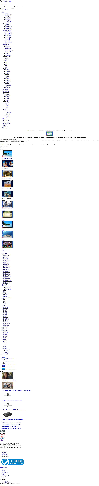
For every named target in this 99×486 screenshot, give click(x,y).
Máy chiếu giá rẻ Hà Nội (6, 89)
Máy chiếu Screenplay (7, 77)
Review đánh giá (5, 126)
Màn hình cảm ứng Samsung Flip (7, 281)
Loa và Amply (6, 53)
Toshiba (7, 105)
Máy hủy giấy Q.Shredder (8, 21)
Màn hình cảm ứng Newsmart (8, 40)
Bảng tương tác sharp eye (6, 267)
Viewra (6, 67)
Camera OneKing (7, 59)
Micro (4, 291)
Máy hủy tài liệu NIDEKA (8, 20)
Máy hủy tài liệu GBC (7, 18)
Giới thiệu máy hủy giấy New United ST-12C (10, 426)
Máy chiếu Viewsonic (7, 84)
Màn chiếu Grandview (6, 335)
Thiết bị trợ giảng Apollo (8, 49)
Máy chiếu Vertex (7, 70)
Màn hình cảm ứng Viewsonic (7, 276)
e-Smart (6, 62)
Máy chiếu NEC (7, 76)
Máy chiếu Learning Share (8, 85)
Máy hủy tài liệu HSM (6, 256)
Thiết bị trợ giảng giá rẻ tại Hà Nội (9, 50)
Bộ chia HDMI (8, 116)
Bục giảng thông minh (6, 43)
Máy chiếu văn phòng (4, 327)
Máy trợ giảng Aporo (7, 45)
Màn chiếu (4, 93)
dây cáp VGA (8, 114)
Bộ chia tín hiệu (7, 115)
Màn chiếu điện (29, 130)
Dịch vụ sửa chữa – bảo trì (6, 122)
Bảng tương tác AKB (7, 24)
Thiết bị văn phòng (5, 101)
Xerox (7, 108)
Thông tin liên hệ (4, 452)
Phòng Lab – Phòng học (6, 119)
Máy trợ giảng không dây (8, 51)
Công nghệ (4, 125)
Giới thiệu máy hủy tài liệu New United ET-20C (11, 422)
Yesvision (6, 64)
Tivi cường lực (5, 60)
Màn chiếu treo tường (7, 95)
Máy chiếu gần (7, 75)
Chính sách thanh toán (4, 453)
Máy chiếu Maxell (7, 82)
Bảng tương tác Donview (8, 25)
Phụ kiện (4, 109)
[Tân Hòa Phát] (3, 4)
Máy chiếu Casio (5, 324)
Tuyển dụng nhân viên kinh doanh (6, 482)
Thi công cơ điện (4, 476)
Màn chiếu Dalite (7, 96)
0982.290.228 (10, 1)
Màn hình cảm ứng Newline (8, 38)
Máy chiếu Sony (7, 86)
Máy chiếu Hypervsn (7, 80)
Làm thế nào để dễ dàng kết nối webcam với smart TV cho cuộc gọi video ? (16, 390)
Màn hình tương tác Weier (6, 272)
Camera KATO (7, 57)
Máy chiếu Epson (7, 69)
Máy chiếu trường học (6, 91)
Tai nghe (4, 292)
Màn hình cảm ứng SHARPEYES (9, 33)
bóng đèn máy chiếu (8, 112)
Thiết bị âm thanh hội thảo (8, 55)
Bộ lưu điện (4, 339)
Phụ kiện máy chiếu (7, 111)
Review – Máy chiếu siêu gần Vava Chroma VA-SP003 (12, 419)
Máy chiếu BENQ (5, 317)
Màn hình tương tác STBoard (8, 32)
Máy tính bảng (7, 102)
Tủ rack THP (6, 110)
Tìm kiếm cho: (2, 8)
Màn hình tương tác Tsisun (8, 41)
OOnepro (6, 61)
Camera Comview (7, 58)
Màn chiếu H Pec (7, 97)
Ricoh (5, 343)
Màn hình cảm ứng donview (6, 274)
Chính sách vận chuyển (5, 455)
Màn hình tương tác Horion (6, 275)
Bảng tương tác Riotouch (8, 27)
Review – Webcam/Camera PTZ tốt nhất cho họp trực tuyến (14, 409)
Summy (4, 301)
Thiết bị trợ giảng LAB (8, 48)
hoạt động (3, 474)
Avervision (6, 66)
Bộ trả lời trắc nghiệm (6, 44)
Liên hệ (3, 127)
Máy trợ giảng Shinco (7, 46)
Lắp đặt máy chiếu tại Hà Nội (7, 123)
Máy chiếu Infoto (7, 83)
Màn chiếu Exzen (5, 332)
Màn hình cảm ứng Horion (8, 35)
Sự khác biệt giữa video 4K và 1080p (9, 380)
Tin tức (3, 477)
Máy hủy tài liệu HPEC (8, 19)
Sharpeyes (6, 65)
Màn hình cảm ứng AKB (8, 31)
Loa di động (6, 52)
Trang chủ (3, 11)
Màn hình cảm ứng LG (8, 39)
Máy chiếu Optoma (5, 308)
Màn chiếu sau (7, 100)
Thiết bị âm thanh (4, 285)
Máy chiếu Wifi (7, 74)
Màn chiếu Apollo (7, 98)
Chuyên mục (3, 470)
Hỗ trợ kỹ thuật (5, 124)
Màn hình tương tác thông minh (7, 30)
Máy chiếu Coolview (7, 79)
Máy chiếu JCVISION (6, 319)
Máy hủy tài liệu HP (7, 22)
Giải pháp (3, 118)
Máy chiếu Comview (7, 71)
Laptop (4, 341)
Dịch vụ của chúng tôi (3, 467)
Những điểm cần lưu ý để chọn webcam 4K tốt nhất (12, 400)
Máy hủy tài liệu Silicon (8, 17)
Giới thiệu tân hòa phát (4, 451)
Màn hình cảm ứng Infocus (8, 37)
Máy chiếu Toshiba (7, 88)
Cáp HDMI (7, 113)
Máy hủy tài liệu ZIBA (6, 263)
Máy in (6, 103)
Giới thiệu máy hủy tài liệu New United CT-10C (11, 428)
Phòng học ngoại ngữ (6, 13)
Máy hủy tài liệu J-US (7, 15)
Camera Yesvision (5, 294)
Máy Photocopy (7, 104)
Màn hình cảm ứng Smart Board (9, 34)
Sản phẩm (3, 12)
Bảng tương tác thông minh (6, 23)
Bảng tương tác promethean (8, 29)
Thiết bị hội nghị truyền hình (6, 56)
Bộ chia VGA (8, 117)
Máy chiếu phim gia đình (5, 330)
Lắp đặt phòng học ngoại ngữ (5, 475)
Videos (3, 469)
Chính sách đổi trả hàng (5, 454)
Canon (7, 107)
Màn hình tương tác (5, 348)
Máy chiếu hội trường (4, 328)
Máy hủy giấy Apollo (6, 258)
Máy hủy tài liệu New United (8, 14)
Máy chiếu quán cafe (6, 92)
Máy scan (4, 346)
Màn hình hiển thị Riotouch (8, 42)
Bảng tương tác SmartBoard (8, 26)
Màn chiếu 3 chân (7, 94)
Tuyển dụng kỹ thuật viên (5, 481)
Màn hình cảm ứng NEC (8, 36)
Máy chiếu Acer (7, 78)
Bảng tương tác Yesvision (6, 265)
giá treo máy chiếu (7, 351)
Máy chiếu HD (7, 73)
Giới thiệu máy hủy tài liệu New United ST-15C (11, 424)
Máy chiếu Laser (5, 310)
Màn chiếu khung (5, 336)
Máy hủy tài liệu (4, 254)
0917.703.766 (4, 1)
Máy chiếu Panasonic (7, 87)
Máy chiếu (4, 68)
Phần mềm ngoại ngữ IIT (6, 120)
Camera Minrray (5, 296)
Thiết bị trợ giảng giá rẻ (8, 286)
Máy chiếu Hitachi (5, 326)
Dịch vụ (3, 121)
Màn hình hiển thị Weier (6, 283)
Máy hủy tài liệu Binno (8, 16)
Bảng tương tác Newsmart (8, 28)
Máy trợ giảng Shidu (7, 47)
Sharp (7, 106)
